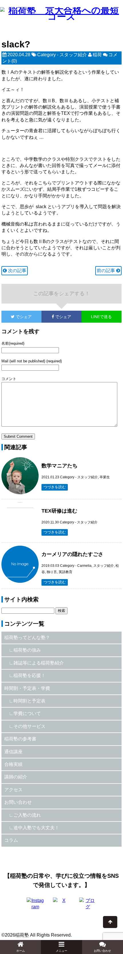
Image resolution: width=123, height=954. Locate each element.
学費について (27, 713)
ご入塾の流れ (27, 815)
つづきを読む (54, 487)
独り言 (52, 572)
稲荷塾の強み (27, 650)
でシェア (16, 316)
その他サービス (29, 726)
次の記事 (16, 270)
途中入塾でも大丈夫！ (36, 827)
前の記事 (106, 270)
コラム (11, 840)
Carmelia (84, 566)
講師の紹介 (15, 776)
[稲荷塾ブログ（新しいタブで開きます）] (87, 906)
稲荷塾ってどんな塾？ (27, 637)
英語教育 (65, 572)
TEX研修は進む (59, 511)
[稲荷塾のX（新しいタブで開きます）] (61, 906)
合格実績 (13, 764)
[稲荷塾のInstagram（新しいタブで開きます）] (35, 906)
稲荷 (97, 54)
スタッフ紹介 (73, 54)
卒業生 (105, 477)
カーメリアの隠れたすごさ (72, 554)
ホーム (20, 950)
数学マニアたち (59, 466)
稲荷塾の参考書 (20, 738)
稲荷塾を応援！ (29, 675)
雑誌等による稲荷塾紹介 (38, 662)
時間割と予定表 (29, 700)
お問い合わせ (18, 802)
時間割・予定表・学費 (27, 688)
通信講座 (13, 751)
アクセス (13, 789)
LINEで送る (101, 316)
